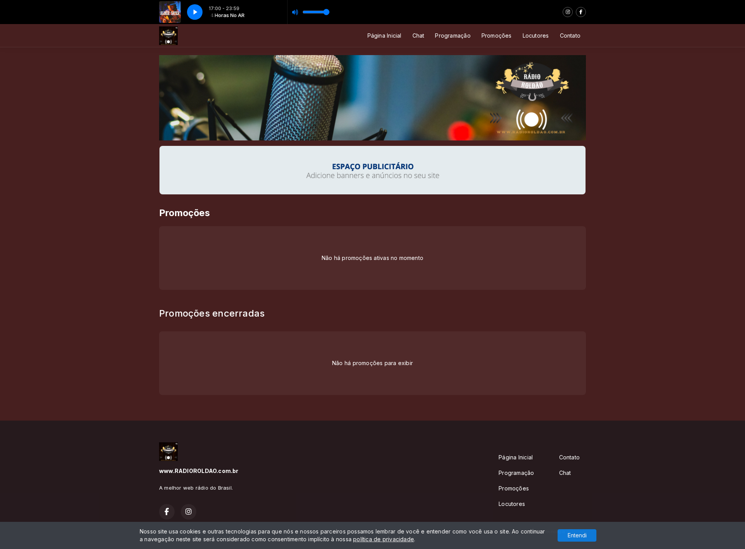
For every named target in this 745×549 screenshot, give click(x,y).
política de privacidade (383, 539)
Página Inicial (384, 35)
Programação (452, 35)
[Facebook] (581, 12)
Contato (570, 35)
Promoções (497, 35)
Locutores (536, 35)
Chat (418, 35)
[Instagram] (568, 12)
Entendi (577, 535)
